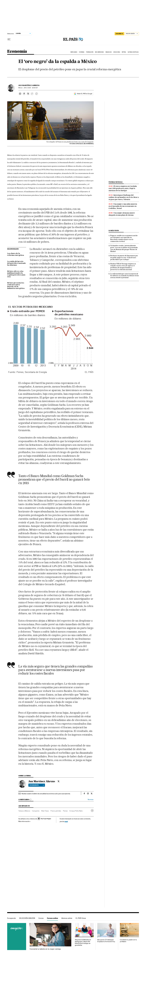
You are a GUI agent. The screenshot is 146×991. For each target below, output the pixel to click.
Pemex (65, 811)
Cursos (41, 918)
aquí (66, 821)
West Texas (45, 811)
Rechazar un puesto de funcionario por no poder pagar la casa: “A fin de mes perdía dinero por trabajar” (124, 257)
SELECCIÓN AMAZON (27, 918)
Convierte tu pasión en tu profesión (128, 940)
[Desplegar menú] (9, 39)
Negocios (109, 52)
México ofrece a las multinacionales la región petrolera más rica (16, 274)
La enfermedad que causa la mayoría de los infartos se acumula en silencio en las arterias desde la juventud (124, 275)
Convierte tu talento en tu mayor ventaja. (45, 949)
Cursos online (52, 918)
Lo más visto (114, 230)
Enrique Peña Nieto (76, 811)
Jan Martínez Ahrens (28, 85)
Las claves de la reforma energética (15, 254)
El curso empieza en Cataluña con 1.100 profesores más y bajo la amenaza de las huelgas (123, 188)
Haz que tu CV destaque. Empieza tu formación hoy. (106, 940)
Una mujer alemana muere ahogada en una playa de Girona (122, 214)
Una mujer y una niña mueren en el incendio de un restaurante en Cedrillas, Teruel (123, 206)
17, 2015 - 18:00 (31, 88)
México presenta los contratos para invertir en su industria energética (16, 285)
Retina (124, 52)
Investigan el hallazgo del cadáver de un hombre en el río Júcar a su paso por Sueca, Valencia (124, 197)
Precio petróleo (56, 811)
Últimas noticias (116, 182)
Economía (17, 51)
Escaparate (11, 918)
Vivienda (81, 52)
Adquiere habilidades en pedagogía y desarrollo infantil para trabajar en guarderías (83, 942)
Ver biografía (34, 785)
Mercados (73, 52)
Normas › (91, 799)
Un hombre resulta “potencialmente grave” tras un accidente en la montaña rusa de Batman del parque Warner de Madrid (124, 248)
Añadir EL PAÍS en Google (84, 93)
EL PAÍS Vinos (81, 918)
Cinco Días (116, 52)
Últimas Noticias (133, 52)
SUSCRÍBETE (119, 33)
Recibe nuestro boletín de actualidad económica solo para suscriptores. (46, 794)
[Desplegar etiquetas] (92, 810)
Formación (89, 52)
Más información (24, 821)
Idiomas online (66, 918)
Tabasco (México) (24, 811)
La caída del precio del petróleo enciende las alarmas (16, 263)
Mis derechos (99, 52)
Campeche (35, 811)
